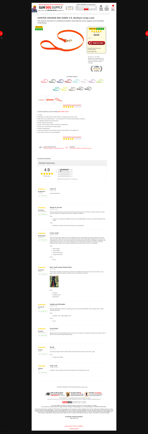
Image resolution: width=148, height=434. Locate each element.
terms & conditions (78, 426)
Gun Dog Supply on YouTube (89, 405)
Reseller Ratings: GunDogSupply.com (73, 406)
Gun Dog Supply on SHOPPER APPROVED (95, 406)
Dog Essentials (45, 14)
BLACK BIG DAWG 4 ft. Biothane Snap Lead (54, 148)
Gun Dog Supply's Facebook (58, 405)
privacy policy (68, 426)
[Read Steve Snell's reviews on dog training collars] (34, 12)
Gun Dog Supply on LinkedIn (74, 405)
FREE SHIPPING (81, 4)
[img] (96, 31)
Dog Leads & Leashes (55, 14)
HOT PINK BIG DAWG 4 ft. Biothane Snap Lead (80, 148)
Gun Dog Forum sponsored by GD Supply (52, 406)
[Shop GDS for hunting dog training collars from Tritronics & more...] (51, 10)
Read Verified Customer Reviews (72, 105)
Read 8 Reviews (96, 32)
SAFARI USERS (74, 429)
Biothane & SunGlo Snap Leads (70, 14)
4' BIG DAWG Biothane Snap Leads (89, 14)
